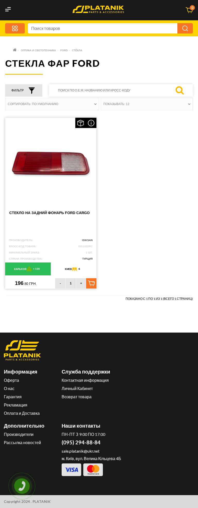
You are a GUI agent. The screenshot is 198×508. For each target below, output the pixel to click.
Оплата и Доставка (22, 413)
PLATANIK (41, 501)
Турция (87, 258)
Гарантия (13, 396)
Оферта (11, 380)
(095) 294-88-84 (81, 442)
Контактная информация (85, 380)
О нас (9, 388)
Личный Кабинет (77, 388)
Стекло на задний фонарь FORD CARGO (49, 213)
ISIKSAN (87, 240)
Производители (19, 434)
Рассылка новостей (22, 442)
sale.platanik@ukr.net (81, 450)
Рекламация (15, 404)
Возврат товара (77, 396)
